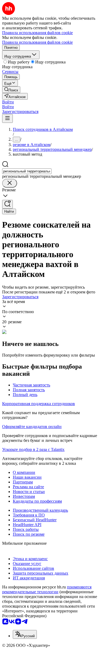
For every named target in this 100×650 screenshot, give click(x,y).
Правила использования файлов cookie (37, 42)
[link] (11, 89)
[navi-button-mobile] (7, 118)
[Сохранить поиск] (7, 204)
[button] (8, 102)
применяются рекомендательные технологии (46, 589)
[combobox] (26, 171)
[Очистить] (9, 183)
